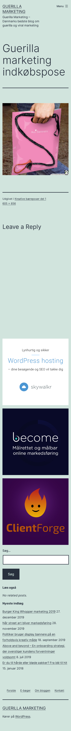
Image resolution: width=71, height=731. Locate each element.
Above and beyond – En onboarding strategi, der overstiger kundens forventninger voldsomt (33, 651)
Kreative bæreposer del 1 (30, 198)
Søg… (6, 550)
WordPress (22, 716)
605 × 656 (9, 203)
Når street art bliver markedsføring (26, 623)
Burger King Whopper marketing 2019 (28, 611)
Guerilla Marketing (24, 708)
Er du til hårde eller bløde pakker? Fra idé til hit (34, 662)
